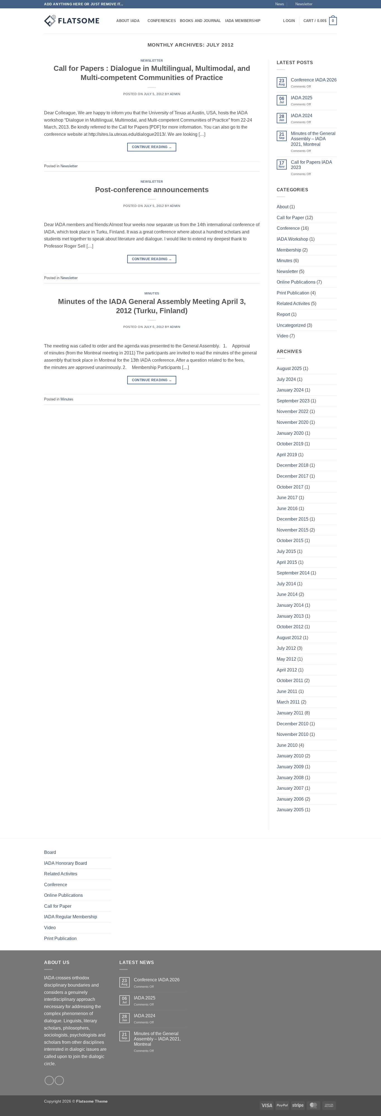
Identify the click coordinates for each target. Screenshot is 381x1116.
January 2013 (290, 616)
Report (283, 314)
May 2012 (286, 659)
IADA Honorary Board (65, 863)
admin (175, 94)
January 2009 (290, 766)
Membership (289, 250)
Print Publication (293, 293)
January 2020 (290, 433)
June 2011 (287, 691)
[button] (301, 4)
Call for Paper (290, 217)
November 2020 (292, 422)
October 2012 (290, 626)
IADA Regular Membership (70, 916)
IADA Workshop (292, 239)
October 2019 (290, 443)
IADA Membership (243, 21)
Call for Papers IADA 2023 (311, 165)
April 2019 (287, 454)
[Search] (110, 21)
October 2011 (290, 680)
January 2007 (290, 788)
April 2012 (287, 670)
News (279, 4)
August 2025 (289, 368)
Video (282, 336)
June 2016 (287, 508)
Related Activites (293, 303)
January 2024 (290, 390)
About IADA (127, 21)
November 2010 (292, 734)
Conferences (162, 21)
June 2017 (287, 497)
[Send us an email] (334, 4)
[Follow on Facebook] (318, 4)
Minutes (151, 293)
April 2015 (287, 562)
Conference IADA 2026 (314, 80)
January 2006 (290, 799)
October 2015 (290, 540)
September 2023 (293, 400)
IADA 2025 (301, 97)
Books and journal (200, 21)
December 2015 (292, 519)
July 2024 (286, 379)
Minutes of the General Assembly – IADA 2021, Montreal (313, 138)
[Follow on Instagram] (323, 4)
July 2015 (286, 551)
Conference (288, 228)
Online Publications (296, 282)
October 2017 (290, 487)
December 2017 (292, 476)
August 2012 (289, 637)
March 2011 (288, 702)
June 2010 (287, 745)
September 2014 (293, 573)
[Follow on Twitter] (329, 4)
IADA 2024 (301, 115)
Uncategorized (291, 325)
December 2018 (292, 465)
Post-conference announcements (152, 190)
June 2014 (287, 594)
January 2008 (290, 777)
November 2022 (292, 411)
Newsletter (152, 60)
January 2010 (290, 755)
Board (50, 852)
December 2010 (292, 723)
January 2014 (290, 605)
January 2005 (290, 809)
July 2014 (286, 583)
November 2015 (292, 530)
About (282, 206)
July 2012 (286, 648)
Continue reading (152, 147)
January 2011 (290, 713)
